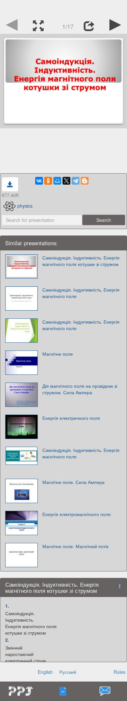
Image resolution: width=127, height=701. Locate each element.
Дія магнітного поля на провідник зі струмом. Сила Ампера (79, 389)
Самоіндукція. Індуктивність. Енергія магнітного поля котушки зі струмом (81, 260)
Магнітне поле (57, 353)
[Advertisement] (63, 8)
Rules (119, 672)
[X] (66, 181)
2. (7, 640)
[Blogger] (85, 181)
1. (7, 606)
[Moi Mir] (57, 181)
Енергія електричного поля (71, 418)
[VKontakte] (39, 181)
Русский (67, 672)
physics (25, 205)
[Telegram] (75, 181)
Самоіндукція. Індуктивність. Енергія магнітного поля (81, 292)
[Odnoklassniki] (48, 181)
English (45, 672)
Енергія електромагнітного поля (76, 514)
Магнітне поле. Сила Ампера (73, 482)
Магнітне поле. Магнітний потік (75, 546)
